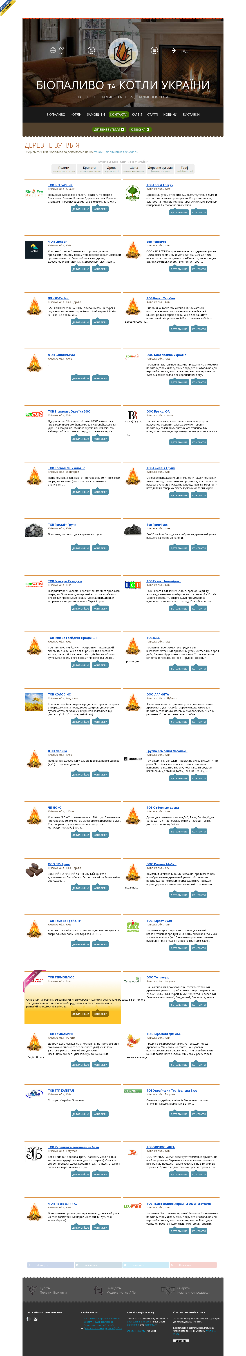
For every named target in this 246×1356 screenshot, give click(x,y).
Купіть (53, 1290)
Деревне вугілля (107, 130)
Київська (138, 130)
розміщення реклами (138, 1321)
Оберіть (193, 1290)
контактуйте (151, 1324)
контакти (100, 209)
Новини (170, 114)
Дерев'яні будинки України (98, 1321)
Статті (152, 114)
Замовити (96, 114)
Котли (76, 114)
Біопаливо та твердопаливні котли (102, 1318)
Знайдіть (122, 1290)
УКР (61, 48)
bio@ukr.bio (133, 1324)
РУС (61, 53)
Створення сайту (136, 1330)
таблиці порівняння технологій (116, 152)
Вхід (183, 51)
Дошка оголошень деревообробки (103, 1328)
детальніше (80, 209)
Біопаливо (55, 114)
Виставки (191, 114)
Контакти (118, 114)
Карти (137, 114)
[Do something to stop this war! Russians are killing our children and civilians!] (8, 8)
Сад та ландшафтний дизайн (99, 1325)
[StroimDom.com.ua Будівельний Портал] (181, 1341)
